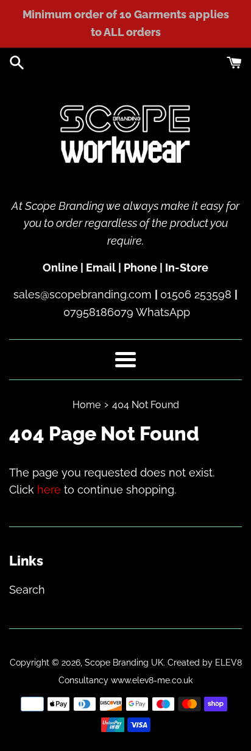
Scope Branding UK (124, 662)
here (49, 489)
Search (27, 589)
